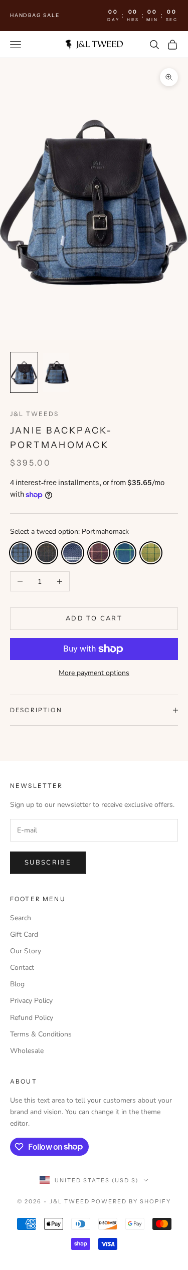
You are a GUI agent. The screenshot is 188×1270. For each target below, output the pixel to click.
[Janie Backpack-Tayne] (72, 552)
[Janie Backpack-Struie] (124, 552)
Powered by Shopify (131, 1201)
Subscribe (48, 862)
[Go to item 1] (24, 372)
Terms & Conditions (41, 1034)
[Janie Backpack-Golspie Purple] (98, 552)
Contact (22, 967)
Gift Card (24, 934)
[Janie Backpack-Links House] (150, 552)
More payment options (94, 673)
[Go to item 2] (56, 372)
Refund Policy (31, 1017)
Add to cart (94, 618)
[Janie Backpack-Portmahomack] (20, 552)
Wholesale (27, 1050)
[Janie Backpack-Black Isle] (46, 552)
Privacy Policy (31, 1000)
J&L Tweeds (34, 413)
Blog (17, 984)
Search (20, 918)
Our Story (25, 951)
